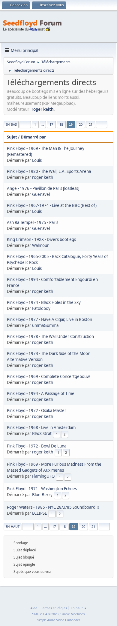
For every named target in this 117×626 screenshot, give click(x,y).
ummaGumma (45, 325)
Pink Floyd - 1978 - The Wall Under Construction (50, 336)
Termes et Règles (54, 608)
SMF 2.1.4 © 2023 (45, 614)
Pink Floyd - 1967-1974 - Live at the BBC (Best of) (52, 205)
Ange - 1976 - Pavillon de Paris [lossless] (43, 188)
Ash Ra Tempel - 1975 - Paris (32, 222)
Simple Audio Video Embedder (58, 620)
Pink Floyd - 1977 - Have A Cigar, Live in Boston (49, 319)
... (42, 124)
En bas (11, 124)
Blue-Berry (42, 494)
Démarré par (33, 137)
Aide (33, 608)
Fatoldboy (41, 308)
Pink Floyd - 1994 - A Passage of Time (40, 393)
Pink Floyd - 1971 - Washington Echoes (42, 488)
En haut (12, 526)
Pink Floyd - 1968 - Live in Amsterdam (41, 427)
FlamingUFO (43, 476)
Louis (37, 160)
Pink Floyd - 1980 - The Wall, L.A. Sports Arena (49, 171)
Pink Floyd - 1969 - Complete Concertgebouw (48, 376)
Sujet (12, 137)
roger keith (43, 109)
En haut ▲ (79, 608)
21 (90, 124)
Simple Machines (72, 614)
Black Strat (42, 433)
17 (51, 124)
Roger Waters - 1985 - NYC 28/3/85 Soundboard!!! (53, 507)
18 (61, 124)
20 (80, 124)
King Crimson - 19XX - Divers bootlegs (41, 239)
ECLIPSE (39, 513)
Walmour (40, 245)
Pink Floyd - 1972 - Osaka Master (36, 410)
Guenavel (41, 194)
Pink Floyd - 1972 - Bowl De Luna (36, 446)
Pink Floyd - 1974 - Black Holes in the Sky (44, 302)
